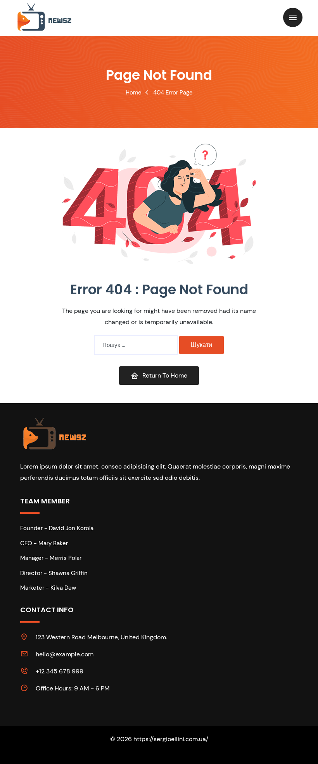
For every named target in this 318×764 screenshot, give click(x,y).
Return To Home (164, 375)
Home (134, 92)
